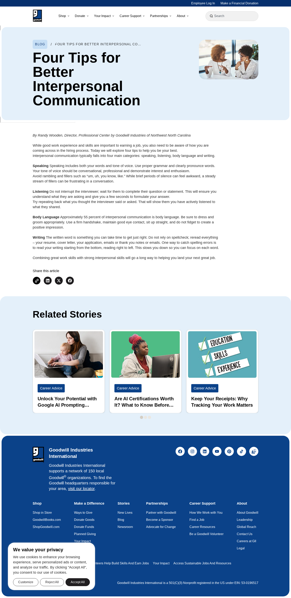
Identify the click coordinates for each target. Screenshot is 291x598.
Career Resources (202, 527)
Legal (241, 548)
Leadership (245, 519)
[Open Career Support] (143, 16)
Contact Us (244, 534)
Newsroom (125, 527)
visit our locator (81, 488)
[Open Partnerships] (170, 16)
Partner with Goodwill (161, 512)
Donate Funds (84, 527)
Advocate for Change (161, 527)
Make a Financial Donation (239, 3)
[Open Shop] (68, 16)
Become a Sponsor (159, 519)
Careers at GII (246, 541)
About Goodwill (247, 512)
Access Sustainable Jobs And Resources (202, 563)
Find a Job (196, 519)
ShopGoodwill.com (46, 527)
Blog (121, 519)
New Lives (125, 512)
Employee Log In (203, 3)
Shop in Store (42, 512)
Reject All (52, 582)
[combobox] (232, 16)
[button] (37, 16)
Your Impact (82, 541)
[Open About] (187, 16)
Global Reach (246, 527)
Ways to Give (83, 512)
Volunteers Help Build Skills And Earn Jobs (118, 563)
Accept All (78, 582)
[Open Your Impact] (113, 16)
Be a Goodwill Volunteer (206, 534)
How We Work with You (206, 512)
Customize (25, 582)
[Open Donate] (87, 16)
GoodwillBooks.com (47, 519)
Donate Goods (84, 519)
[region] (51, 566)
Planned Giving (85, 534)
